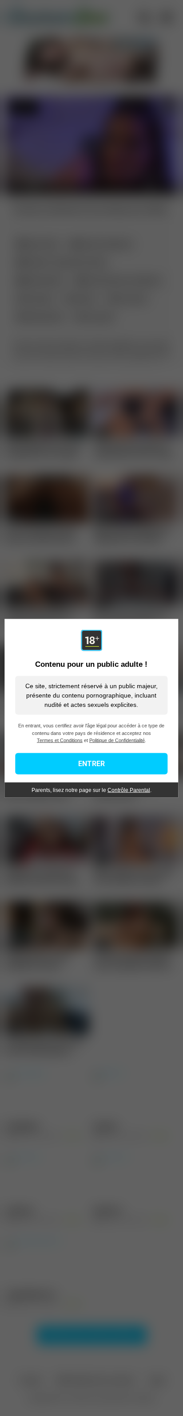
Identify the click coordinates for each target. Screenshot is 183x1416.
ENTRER (91, 763)
